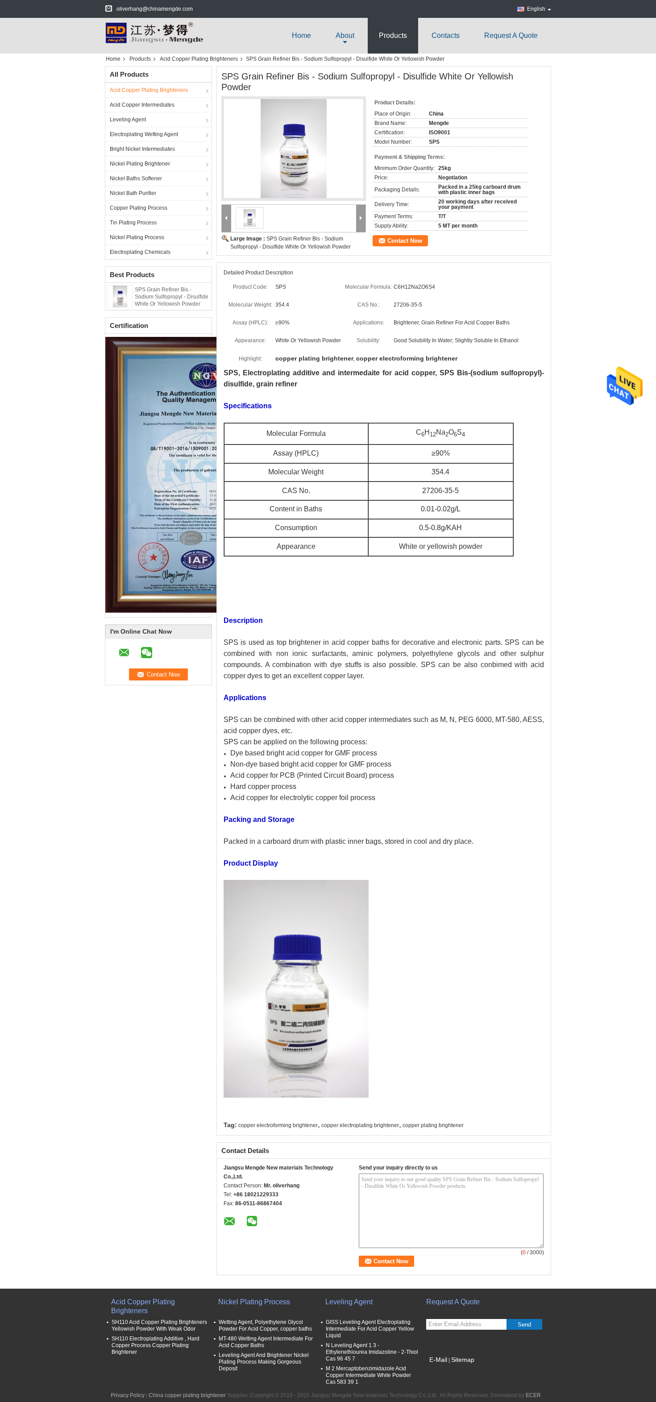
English (536, 9)
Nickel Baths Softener (136, 178)
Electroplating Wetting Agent (144, 134)
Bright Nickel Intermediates (142, 149)
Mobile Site (445, 1371)
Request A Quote (511, 35)
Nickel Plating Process (137, 237)
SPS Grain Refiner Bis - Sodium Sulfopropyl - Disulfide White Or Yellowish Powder (171, 296)
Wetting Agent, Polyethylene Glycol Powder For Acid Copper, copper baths (265, 1325)
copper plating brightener (433, 1125)
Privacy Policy (128, 1395)
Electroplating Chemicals (140, 252)
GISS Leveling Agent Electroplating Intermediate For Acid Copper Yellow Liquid (370, 1329)
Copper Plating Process (138, 208)
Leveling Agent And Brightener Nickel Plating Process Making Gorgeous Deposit (264, 1362)
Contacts (446, 35)
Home (301, 35)
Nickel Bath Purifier (133, 193)
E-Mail (438, 1359)
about (345, 35)
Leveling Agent (128, 119)
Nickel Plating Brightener (140, 164)
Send (524, 1324)
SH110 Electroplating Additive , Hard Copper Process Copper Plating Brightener (155, 1345)
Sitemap (462, 1359)
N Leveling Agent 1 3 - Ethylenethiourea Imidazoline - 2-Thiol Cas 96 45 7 (372, 1352)
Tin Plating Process (133, 223)
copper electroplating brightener (360, 1125)
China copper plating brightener (187, 1395)
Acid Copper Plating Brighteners (199, 59)
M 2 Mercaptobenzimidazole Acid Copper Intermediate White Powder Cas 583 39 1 (368, 1375)
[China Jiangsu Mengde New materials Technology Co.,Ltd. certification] (206, 474)
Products (393, 35)
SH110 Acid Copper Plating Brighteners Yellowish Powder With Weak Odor (159, 1325)
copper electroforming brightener (278, 1125)
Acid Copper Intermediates (142, 105)
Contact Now (404, 240)
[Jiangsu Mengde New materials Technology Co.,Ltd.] (154, 35)
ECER (533, 1395)
